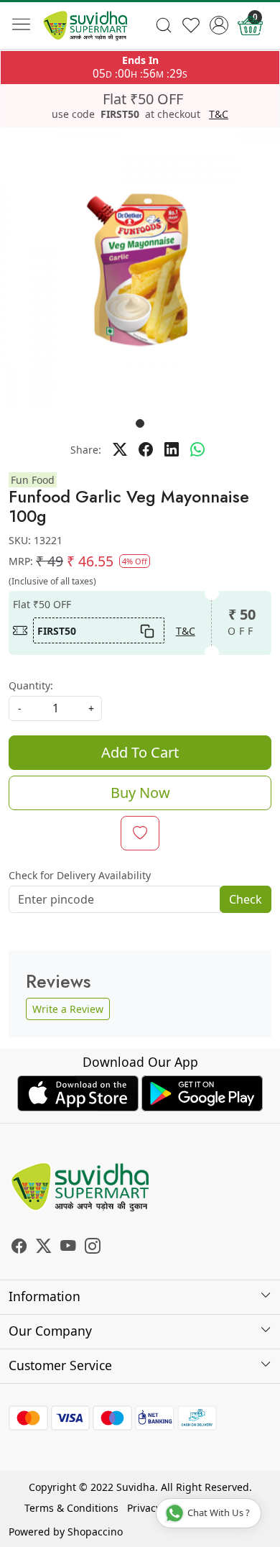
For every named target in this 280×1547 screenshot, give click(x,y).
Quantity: (31, 685)
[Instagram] (92, 1247)
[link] (163, 25)
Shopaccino (95, 1531)
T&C (218, 114)
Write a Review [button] (67, 1009)
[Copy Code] (147, 630)
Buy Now (140, 792)
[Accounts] (219, 25)
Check (245, 899)
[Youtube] (68, 1247)
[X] (44, 1247)
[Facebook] (19, 1247)
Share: (85, 449)
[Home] (85, 25)
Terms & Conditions (71, 1508)
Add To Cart (140, 752)
